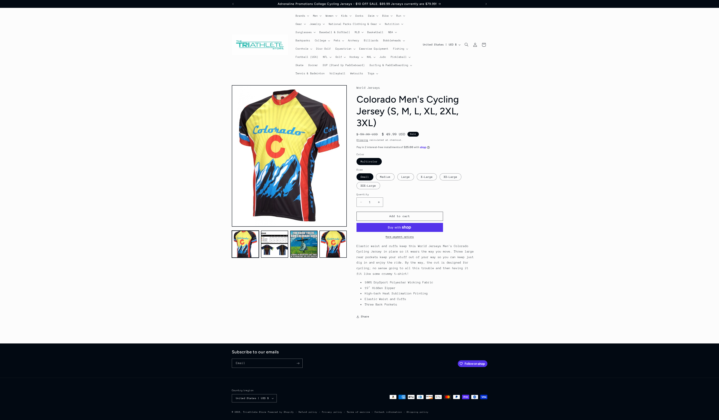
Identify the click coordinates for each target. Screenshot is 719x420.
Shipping (362, 140)
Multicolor (369, 161)
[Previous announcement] (233, 4)
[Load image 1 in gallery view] (245, 244)
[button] (302, 16)
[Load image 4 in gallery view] (333, 244)
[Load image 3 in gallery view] (304, 244)
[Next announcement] (486, 4)
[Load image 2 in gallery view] (274, 244)
